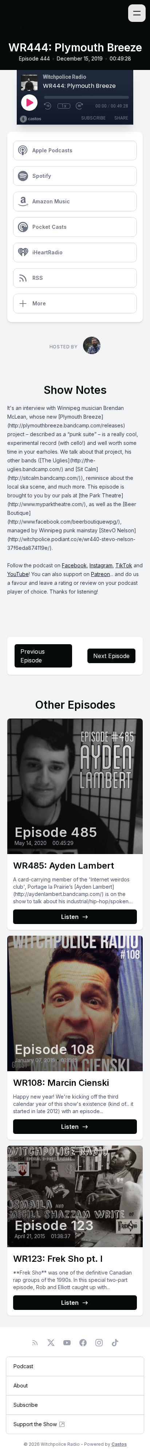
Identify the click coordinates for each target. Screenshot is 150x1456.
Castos (119, 1444)
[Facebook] (83, 1342)
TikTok (123, 565)
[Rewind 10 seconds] (48, 106)
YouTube (18, 574)
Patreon (100, 574)
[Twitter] (51, 1342)
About (20, 1385)
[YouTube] (67, 1342)
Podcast (23, 1366)
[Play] (29, 102)
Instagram (101, 565)
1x (64, 106)
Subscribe (93, 118)
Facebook (74, 565)
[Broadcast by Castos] (30, 119)
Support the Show (35, 1424)
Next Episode (111, 655)
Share (121, 118)
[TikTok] (115, 1342)
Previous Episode (32, 656)
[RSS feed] (35, 1342)
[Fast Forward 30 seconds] (80, 106)
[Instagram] (99, 1342)
